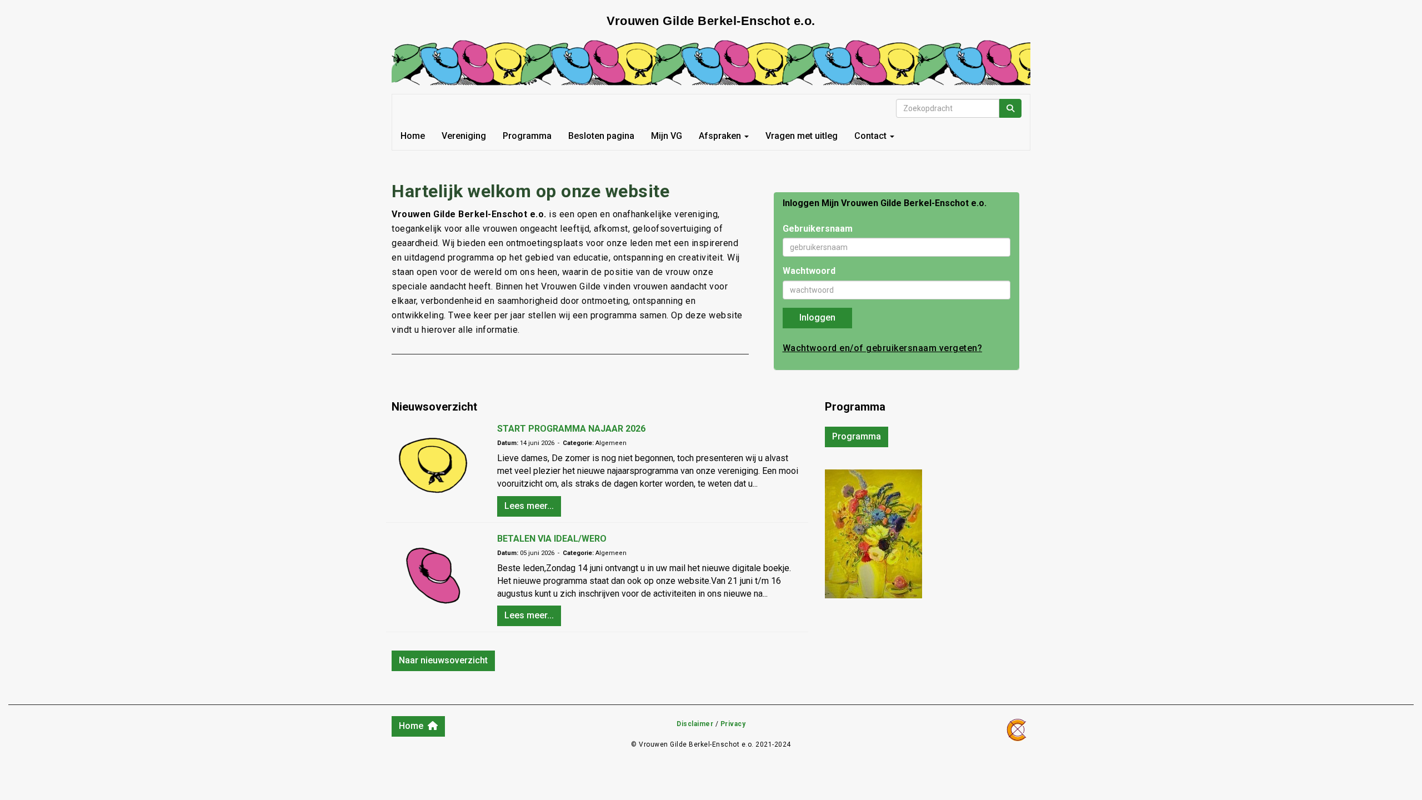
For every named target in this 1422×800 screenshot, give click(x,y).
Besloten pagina (601, 136)
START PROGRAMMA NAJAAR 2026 (571, 428)
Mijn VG (666, 136)
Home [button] (413, 726)
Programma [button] (856, 436)
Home (412, 136)
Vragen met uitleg (801, 136)
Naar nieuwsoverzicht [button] (443, 660)
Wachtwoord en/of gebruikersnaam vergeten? (883, 348)
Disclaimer (695, 724)
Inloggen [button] (817, 317)
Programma (527, 136)
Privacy (733, 724)
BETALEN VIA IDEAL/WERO (552, 538)
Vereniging (464, 136)
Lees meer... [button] (529, 506)
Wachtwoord (809, 271)
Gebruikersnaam (818, 228)
